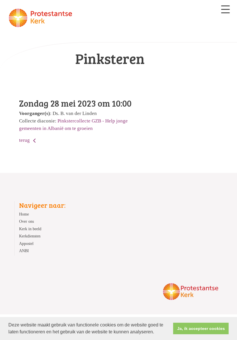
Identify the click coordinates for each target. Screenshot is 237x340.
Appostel (26, 243)
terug (25, 140)
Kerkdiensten (29, 236)
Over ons (26, 221)
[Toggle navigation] (225, 9)
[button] (156, 332)
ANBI (24, 251)
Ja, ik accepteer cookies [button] (201, 328)
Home (24, 214)
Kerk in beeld (30, 229)
